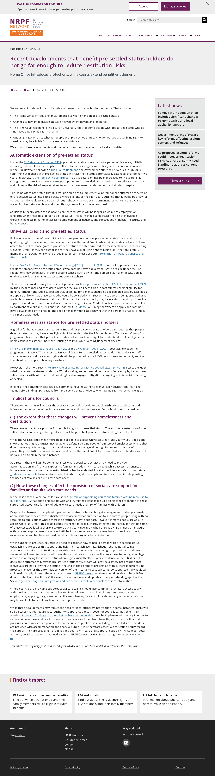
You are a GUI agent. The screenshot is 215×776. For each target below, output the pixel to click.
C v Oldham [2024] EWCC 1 (92, 348)
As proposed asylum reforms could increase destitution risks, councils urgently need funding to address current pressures (178, 160)
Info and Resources (119, 35)
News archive (180, 180)
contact (20, 735)
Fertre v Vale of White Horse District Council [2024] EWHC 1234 (87, 367)
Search (131, 20)
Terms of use (130, 767)
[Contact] (191, 35)
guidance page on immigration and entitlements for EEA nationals (62, 581)
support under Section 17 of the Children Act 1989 (114, 284)
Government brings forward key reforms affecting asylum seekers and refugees (179, 139)
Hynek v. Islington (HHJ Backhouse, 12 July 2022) (40, 348)
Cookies (180, 767)
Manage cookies (175, 6)
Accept (143, 6)
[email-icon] (126, 743)
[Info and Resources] (133, 35)
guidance (81, 307)
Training (166, 35)
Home (14, 89)
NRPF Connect (146, 35)
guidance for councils (23, 474)
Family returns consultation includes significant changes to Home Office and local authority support (178, 119)
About (199, 35)
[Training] (174, 35)
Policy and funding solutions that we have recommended (57, 615)
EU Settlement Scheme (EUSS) (43, 162)
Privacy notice (19, 767)
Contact (183, 35)
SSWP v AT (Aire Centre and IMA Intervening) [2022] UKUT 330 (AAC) (61, 265)
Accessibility (72, 767)
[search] (204, 20)
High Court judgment (64, 170)
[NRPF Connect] (157, 35)
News (100, 35)
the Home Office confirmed (52, 177)
